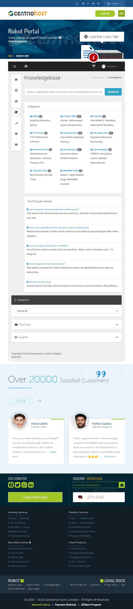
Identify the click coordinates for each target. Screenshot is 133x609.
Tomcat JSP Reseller (80, 535)
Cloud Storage (16, 557)
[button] (121, 13)
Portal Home (98, 77)
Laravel (26, 527)
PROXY (81, 561)
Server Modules (102, 149)
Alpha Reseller (87, 522)
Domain (115, 3)
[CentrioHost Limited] (26, 66)
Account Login (15, 584)
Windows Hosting (18, 531)
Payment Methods (65, 604)
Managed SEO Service (81, 557)
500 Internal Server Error (39, 281)
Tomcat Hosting (17, 522)
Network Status (41, 604)
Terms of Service (78, 584)
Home (10, 56)
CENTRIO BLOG (94, 478)
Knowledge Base (51, 584)
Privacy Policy (111, 584)
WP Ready (15, 527)
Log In (105, 13)
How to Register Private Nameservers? (46, 263)
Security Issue (72, 149)
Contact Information (35, 497)
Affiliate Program (91, 604)
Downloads (33, 588)
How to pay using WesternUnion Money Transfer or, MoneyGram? (58, 227)
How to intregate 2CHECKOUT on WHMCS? (48, 245)
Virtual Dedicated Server (21, 548)
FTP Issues (39, 132)
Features (99, 116)
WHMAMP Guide (72, 170)
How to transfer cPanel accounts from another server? (53, 209)
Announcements (16, 588)
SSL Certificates (78, 548)
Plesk (73, 518)
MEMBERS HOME (22, 56)
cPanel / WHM (71, 116)
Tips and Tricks (41, 170)
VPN (73, 561)
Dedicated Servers (18, 565)
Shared (13, 518)
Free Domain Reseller (81, 565)
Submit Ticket (33, 584)
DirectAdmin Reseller (81, 527)
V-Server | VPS (16, 552)
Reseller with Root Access (83, 531)
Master (74, 522)
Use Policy (95, 584)
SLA (123, 584)
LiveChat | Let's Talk (103, 36)
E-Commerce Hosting (20, 535)
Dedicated (24, 518)
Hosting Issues (72, 132)
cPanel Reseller (86, 518)
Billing (36, 116)
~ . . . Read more (107, 456)
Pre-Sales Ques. (102, 132)
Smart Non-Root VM (19, 561)
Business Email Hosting (82, 552)
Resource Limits (41, 149)
